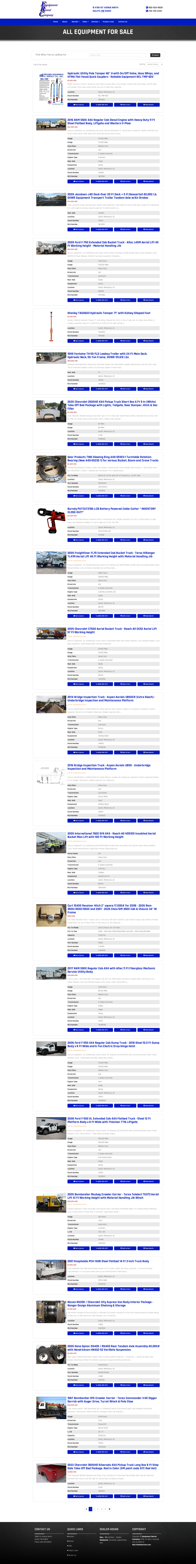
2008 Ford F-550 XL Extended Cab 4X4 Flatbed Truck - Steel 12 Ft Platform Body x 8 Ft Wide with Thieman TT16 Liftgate (109, 1120)
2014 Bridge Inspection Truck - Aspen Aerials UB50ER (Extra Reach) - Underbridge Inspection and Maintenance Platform (111, 699)
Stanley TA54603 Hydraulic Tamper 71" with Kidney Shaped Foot (108, 313)
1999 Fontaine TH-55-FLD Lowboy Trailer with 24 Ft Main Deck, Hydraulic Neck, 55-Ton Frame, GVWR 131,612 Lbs (107, 355)
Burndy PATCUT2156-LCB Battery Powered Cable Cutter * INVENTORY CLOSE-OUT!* (111, 510)
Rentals (75, 22)
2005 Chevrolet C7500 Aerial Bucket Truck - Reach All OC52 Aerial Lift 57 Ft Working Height (112, 630)
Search (156, 55)
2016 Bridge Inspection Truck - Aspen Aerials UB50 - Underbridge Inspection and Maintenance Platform (109, 767)
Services (95, 22)
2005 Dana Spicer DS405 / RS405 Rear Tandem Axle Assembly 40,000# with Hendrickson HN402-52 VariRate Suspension (113, 1348)
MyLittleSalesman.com (141, 1544)
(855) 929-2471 (102, 105)
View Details (149, 105)
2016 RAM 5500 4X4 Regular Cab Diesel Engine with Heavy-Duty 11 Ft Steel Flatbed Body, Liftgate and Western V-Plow (111, 121)
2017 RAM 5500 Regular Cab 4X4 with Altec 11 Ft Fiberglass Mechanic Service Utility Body (111, 970)
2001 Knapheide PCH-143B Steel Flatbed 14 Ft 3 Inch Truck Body (108, 1261)
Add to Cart (126, 105)
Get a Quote (79, 105)
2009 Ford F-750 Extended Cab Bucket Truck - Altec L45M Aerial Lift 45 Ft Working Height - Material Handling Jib (113, 244)
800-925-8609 (45, 1542)
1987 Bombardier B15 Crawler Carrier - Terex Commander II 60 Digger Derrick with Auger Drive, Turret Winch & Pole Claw (112, 1400)
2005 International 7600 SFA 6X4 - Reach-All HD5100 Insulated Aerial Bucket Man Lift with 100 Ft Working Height (111, 835)
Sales (85, 22)
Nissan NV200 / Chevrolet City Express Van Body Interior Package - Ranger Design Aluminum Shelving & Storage (110, 1304)
